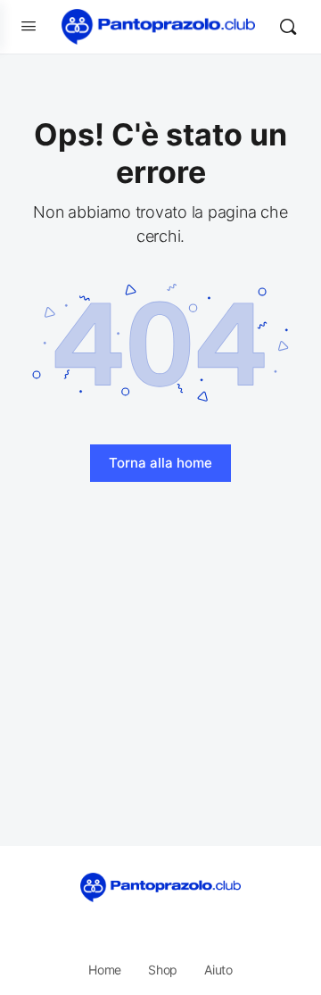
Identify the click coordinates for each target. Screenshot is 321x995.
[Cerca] (288, 27)
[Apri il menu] (28, 25)
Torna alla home (160, 462)
